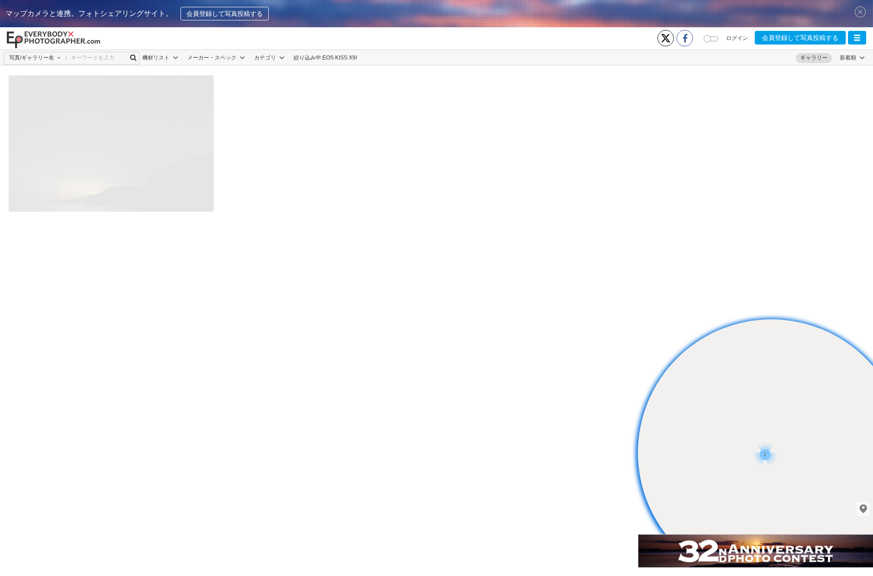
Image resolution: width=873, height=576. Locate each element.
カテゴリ (265, 58)
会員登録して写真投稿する (224, 13)
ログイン (737, 38)
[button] (857, 38)
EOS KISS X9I (339, 58)
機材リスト (156, 58)
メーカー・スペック (212, 58)
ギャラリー (814, 58)
